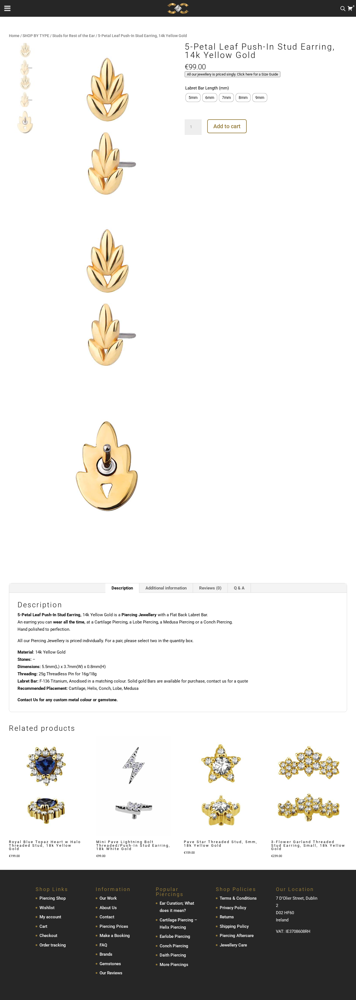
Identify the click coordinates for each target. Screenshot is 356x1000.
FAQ (103, 945)
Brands (106, 954)
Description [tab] (122, 588)
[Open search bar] (343, 8)
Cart (43, 926)
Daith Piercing (173, 955)
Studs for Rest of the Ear (73, 35)
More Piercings (174, 964)
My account (50, 917)
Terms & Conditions (238, 898)
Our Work (108, 898)
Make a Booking (115, 935)
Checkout (48, 935)
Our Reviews (111, 973)
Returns (227, 917)
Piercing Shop (52, 898)
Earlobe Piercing (175, 936)
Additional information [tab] (166, 588)
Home (14, 35)
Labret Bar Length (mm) (207, 88)
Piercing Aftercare (237, 935)
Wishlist (47, 907)
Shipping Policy (234, 926)
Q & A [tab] (239, 588)
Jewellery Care (233, 945)
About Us (108, 907)
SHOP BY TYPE (36, 35)
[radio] (193, 97)
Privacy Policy (233, 907)
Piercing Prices (114, 926)
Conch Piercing (174, 945)
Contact (107, 917)
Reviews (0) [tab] (210, 588)
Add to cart (227, 126)
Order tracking (52, 945)
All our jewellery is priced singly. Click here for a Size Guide (232, 74)
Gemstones (110, 963)
